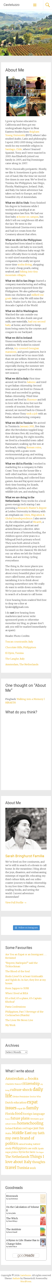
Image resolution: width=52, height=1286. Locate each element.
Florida (9, 1113)
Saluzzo (31, 382)
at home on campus (27, 216)
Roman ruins (34, 447)
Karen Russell (12, 1232)
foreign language (34, 1113)
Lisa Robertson (13, 1199)
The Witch (12, 1218)
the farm (30, 1152)
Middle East (22, 1133)
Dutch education (15, 1102)
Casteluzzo (11, 5)
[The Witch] (43, 1224)
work (33, 1168)
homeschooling (30, 1123)
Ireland (9, 1128)
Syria (22, 1152)
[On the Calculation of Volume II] (43, 1212)
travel (10, 1167)
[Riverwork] (43, 1202)
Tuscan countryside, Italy (19, 641)
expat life (21, 1108)
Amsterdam (14, 1079)
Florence (32, 399)
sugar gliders (11, 1152)
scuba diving (25, 264)
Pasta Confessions (15, 1006)
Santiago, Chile (13, 149)
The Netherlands (17, 1157)
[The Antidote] (43, 1235)
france (7, 1119)
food (18, 1113)
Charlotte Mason (13, 1084)
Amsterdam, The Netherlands (21, 664)
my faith (38, 1133)
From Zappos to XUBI (17, 988)
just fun (39, 1128)
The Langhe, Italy (15, 658)
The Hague (40, 1152)
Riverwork (12, 1196)
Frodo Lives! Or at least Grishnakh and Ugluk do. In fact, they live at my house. (25, 980)
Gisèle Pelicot (12, 1247)
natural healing (25, 1144)
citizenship (31, 1083)
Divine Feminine (21, 1096)
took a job (32, 413)
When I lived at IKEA (16, 993)
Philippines (19, 1148)
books (33, 1078)
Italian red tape (23, 1128)
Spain (41, 1148)
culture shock (21, 1090)
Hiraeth (37, 521)
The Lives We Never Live (19, 1020)
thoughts (38, 1162)
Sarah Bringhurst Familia (24, 856)
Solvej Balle (12, 1213)
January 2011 (27, 426)
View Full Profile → (15, 902)
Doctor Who (35, 1096)
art (26, 1079)
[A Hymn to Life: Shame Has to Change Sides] (43, 1246)
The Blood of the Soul (17, 971)
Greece (14, 1124)
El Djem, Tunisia (14, 653)
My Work (10, 1025)
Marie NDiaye (12, 1221)
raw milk (32, 1148)
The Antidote (13, 1229)
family (32, 1108)
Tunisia (23, 1168)
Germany (34, 1119)
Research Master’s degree (32, 507)
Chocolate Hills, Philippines (20, 647)
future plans (20, 1118)
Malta (8, 1133)
